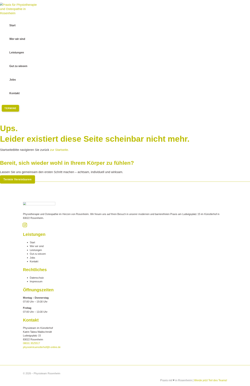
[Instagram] (24, 226)
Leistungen (36, 250)
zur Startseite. (59, 150)
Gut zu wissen (38, 253)
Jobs (32, 257)
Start (32, 242)
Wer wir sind (37, 246)
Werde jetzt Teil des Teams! (210, 380)
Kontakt (34, 261)
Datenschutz (37, 277)
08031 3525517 (31, 343)
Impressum (36, 281)
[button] (10, 108)
